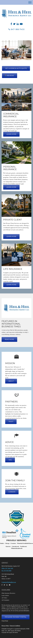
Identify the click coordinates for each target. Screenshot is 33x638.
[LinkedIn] (18, 24)
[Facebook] (11, 24)
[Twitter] (14, 24)
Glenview (8, 546)
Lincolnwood (15, 546)
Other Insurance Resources (8, 593)
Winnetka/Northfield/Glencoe (25, 543)
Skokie (2, 543)
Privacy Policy (5, 625)
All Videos (4, 598)
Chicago (7, 543)
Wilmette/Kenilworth (16, 548)
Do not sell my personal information (20, 610)
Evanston (13, 543)
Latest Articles (5, 595)
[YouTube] (21, 24)
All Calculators (5, 600)
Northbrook (23, 546)
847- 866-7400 (18, 29)
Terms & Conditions (15, 625)
